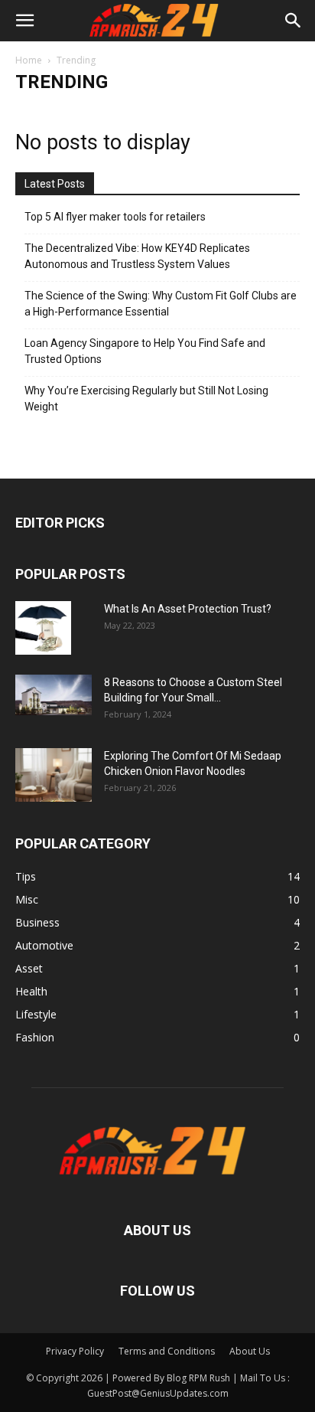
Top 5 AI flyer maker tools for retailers (115, 217)
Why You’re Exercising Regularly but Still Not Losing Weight (146, 398)
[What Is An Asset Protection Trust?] (43, 628)
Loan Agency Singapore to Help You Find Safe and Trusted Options (144, 351)
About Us (249, 1351)
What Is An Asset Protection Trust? (187, 609)
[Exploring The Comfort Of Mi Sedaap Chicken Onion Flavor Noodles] (53, 775)
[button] (24, 20)
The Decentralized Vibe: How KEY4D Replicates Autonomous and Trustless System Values (137, 256)
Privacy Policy (75, 1351)
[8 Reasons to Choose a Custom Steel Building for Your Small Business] (53, 695)
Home (28, 60)
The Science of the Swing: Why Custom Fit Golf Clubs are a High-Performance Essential (160, 303)
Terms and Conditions (167, 1351)
